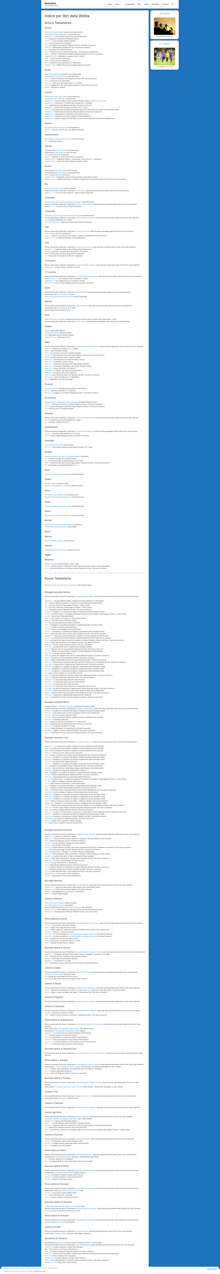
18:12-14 (48, 662)
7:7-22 (47, 629)
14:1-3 (47, 863)
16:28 (46, 660)
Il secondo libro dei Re (83, 247)
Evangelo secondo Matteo (85, 596)
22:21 (46, 335)
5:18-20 (47, 958)
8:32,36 (47, 856)
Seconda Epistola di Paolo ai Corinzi (88, 952)
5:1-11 (47, 1044)
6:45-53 (47, 719)
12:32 (46, 649)
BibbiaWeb (50, 3)
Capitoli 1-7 (49, 101)
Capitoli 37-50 (50, 65)
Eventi (146, 4)
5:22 (46, 979)
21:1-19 (47, 876)
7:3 (46, 1127)
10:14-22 (48, 934)
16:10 (46, 351)
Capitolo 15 (48, 803)
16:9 (46, 810)
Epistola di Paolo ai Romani (71, 907)
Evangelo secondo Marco (84, 708)
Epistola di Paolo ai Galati (85, 972)
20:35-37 (48, 283)
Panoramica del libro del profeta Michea (58, 524)
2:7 (46, 1211)
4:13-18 (47, 1042)
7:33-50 (47, 761)
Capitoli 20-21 (49, 179)
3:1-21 (47, 845)
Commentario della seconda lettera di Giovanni (61, 1206)
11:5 (46, 786)
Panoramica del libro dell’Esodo (55, 76)
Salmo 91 (48, 373)
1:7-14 (47, 566)
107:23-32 (48, 377)
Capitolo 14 (48, 112)
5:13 (46, 609)
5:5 (46, 607)
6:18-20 (47, 1125)
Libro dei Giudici (61, 173)
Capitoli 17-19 (49, 238)
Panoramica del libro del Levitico (56, 96)
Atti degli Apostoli (82, 885)
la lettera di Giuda (60, 1233)
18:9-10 (47, 891)
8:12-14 (47, 393)
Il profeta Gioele (50, 483)
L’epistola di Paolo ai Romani (54, 903)
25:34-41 (48, 690)
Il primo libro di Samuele (84, 204)
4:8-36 (47, 251)
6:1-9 (46, 930)
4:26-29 (47, 711)
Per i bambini (164, 44)
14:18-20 (48, 47)
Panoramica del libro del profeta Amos (58, 497)
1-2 (46, 43)
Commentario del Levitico (53, 99)
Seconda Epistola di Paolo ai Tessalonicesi (90, 1053)
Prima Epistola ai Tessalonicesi (68, 1028)
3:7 (46, 1161)
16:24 (47, 658)
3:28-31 (47, 854)
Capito (47, 1262)
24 (45, 673)
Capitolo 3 (48, 601)
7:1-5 (46, 625)
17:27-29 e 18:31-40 (52, 222)
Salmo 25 (48, 362)
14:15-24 (48, 796)
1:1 (45, 39)
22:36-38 (48, 818)
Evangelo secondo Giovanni (85, 834)
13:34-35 (48, 860)
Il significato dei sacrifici (98, 101)
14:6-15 (47, 157)
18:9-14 (47, 814)
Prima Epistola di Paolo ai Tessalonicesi (89, 1024)
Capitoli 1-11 (49, 36)
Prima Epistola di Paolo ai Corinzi (87, 923)
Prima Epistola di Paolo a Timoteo (87, 1064)
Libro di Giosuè (61, 150)
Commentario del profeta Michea (56, 527)
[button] (172, 4)
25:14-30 (48, 686)
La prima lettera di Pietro (63, 1157)
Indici (117, 4)
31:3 (46, 60)
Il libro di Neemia (82, 306)
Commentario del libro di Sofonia (56, 550)
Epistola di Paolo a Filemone (85, 1107)
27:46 (47, 697)
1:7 (46, 1159)
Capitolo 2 (48, 249)
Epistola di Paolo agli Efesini (85, 988)
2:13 (46, 105)
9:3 (46, 766)
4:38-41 (47, 254)
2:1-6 (46, 1069)
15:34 (47, 733)
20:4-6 (47, 1256)
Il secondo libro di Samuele (85, 218)
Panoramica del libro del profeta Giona (58, 515)
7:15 (46, 406)
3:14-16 (47, 847)
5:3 (46, 605)
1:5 (46, 155)
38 (45, 63)
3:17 (46, 1145)
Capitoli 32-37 (50, 161)
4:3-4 (47, 390)
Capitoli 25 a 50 (50, 56)
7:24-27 (47, 631)
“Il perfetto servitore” (65, 706)
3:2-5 (46, 78)
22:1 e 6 (47, 355)
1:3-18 (47, 1175)
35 (45, 422)
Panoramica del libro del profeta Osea (58, 474)
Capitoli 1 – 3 (49, 206)
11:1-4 (47, 779)
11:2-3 (47, 638)
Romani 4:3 (49, 912)
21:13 (46, 85)
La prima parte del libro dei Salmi (87, 346)
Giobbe (47, 331)
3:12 (46, 81)
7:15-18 (47, 110)
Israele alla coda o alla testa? (55, 319)
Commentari (129, 4)
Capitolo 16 (48, 114)
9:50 (46, 724)
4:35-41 (47, 713)
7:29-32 (47, 932)
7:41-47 (47, 764)
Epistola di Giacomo (83, 1139)
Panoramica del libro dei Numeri (56, 127)
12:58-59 (48, 794)
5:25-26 (47, 612)
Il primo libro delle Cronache (85, 265)
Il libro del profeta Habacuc (54, 541)
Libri (139, 4)
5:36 (46, 755)
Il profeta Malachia (51, 564)
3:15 (46, 45)
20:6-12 (47, 894)
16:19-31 (48, 812)
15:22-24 (48, 807)
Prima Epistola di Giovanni (85, 1188)
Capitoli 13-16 (49, 177)
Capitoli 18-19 (49, 874)
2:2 (46, 1035)
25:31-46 (48, 688)
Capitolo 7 (48, 961)
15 (45, 941)
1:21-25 (47, 1143)
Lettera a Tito (63, 1098)
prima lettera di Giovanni (66, 1190)
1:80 (46, 750)
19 (45, 49)
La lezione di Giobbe (52, 333)
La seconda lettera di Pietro (64, 1172)
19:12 (46, 353)
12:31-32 (48, 647)
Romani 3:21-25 (50, 909)
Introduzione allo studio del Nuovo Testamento (61, 585)
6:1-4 (46, 992)
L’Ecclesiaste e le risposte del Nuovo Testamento (61, 402)
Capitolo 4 (48, 889)
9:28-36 (47, 768)
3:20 (46, 1015)
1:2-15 (47, 1141)
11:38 (46, 233)
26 (45, 420)
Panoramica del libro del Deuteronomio (58, 139)
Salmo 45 (48, 370)
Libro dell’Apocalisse (83, 1245)
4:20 (46, 927)
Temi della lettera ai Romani (54, 905)
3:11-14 (47, 1179)
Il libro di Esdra (81, 292)
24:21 (46, 675)
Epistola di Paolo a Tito (84, 1096)
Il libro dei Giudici (60, 170)
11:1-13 (47, 781)
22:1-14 (47, 671)
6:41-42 (47, 757)
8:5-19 (47, 130)
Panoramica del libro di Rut (54, 188)
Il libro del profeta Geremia (85, 418)
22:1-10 (47, 669)
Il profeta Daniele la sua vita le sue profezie (59, 456)
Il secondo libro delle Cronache (86, 276)
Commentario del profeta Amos (55, 495)
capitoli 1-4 (69, 310)
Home (110, 4)
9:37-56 (47, 770)
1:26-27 (47, 41)
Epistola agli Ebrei (82, 1116)
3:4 (46, 603)
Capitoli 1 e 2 (49, 887)
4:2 (46, 568)
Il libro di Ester (81, 321)
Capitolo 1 (48, 836)
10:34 (47, 858)
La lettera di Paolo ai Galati (54, 974)
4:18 (46, 1197)
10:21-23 (48, 83)
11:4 (46, 783)
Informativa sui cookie (39, 1271)
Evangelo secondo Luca (84, 742)
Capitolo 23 (49, 116)
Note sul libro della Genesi (54, 32)
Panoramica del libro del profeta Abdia (58, 506)
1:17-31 (47, 925)
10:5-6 (47, 775)
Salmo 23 (48, 359)
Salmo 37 (48, 368)
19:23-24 (48, 664)
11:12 (46, 642)
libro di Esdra (61, 294)
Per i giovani (165, 14)
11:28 (46, 938)
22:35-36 (48, 816)
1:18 (46, 841)
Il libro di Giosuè (60, 152)
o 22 (51, 1262)
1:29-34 (47, 843)
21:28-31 (48, 666)
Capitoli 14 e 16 (50, 278)
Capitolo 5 (48, 107)
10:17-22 (48, 726)
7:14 (46, 1251)
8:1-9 (46, 722)
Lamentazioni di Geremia (84, 431)
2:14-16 (47, 1193)
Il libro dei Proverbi (51, 388)
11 (45, 408)
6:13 (46, 618)
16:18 (46, 655)
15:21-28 (48, 653)
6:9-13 (47, 614)
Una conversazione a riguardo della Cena (83, 934)
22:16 (46, 357)
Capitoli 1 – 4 (49, 193)
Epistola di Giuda (82, 1231)
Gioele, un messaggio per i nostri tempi (58, 485)
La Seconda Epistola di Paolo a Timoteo (68, 1087)
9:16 (46, 634)
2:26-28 (47, 1247)
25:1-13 (47, 684)
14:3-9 (47, 728)
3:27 (46, 436)
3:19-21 (47, 404)
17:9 (46, 869)
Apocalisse (58, 1243)
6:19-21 (47, 620)
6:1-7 (46, 256)
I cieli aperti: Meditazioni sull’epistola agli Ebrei (61, 1119)
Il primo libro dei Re (82, 231)
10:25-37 (48, 777)
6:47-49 (47, 759)
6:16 (46, 175)
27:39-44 (48, 695)
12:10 (46, 790)
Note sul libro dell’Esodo (53, 74)
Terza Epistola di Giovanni (85, 1220)
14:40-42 (48, 730)
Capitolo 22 (49, 1258)
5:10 (46, 956)
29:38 (47, 87)
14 (45, 141)
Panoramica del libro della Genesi (56, 34)
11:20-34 (48, 936)
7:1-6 (46, 627)
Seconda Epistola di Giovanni (86, 1208)
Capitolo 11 (48, 636)
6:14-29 (47, 717)
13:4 (46, 1130)
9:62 (46, 772)
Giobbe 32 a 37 (50, 337)
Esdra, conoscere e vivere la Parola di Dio (59, 296)
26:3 (46, 58)
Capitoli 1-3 (49, 746)
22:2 (46, 52)
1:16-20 (47, 1177)
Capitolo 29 (49, 267)
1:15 (46, 748)
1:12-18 (47, 1013)
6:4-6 (47, 1123)
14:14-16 (48, 1253)
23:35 (47, 821)
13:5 (46, 963)
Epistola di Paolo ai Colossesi (86, 1010)
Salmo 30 (48, 364)
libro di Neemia (62, 308)
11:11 (46, 640)
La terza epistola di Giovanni (54, 1222)
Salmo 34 (48, 366)
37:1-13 (47, 447)
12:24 (46, 236)
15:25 (46, 943)
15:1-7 (47, 805)
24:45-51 (48, 682)
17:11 (46, 871)
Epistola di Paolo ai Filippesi (85, 1001)
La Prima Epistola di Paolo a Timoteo (67, 1067)
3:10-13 (47, 1039)
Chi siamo (155, 4)
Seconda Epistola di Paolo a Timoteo (88, 1082)
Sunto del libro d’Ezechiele (54, 445)
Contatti (166, 4)
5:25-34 (47, 715)
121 (46, 379)
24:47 (47, 54)
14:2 (46, 865)
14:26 (47, 801)
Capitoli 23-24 (49, 159)
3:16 (46, 849)
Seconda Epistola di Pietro (85, 1170)
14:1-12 (47, 651)
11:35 (46, 463)
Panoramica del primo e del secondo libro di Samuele (63, 202)
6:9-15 (47, 616)
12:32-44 (48, 792)
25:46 (47, 693)
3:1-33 (47, 433)
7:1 (46, 623)
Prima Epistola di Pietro (84, 1154)
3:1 (46, 1195)
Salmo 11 (48, 348)
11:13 (46, 788)
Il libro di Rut (80, 190)
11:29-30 (48, 645)
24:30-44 (48, 680)
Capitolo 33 (49, 281)
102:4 (47, 375)
